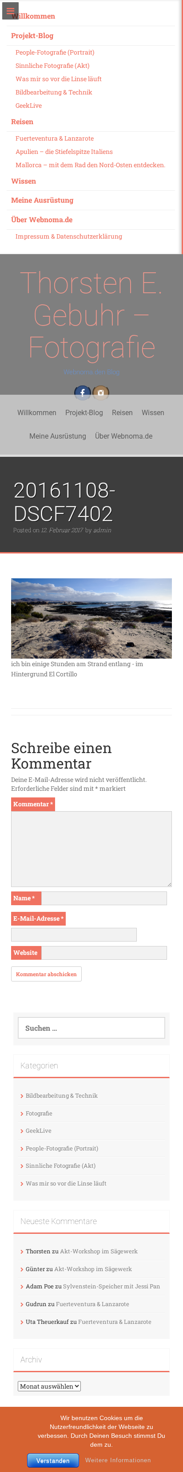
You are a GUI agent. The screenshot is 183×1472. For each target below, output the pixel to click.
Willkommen (33, 15)
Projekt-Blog (32, 35)
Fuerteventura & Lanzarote (55, 138)
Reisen (22, 121)
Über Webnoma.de (41, 219)
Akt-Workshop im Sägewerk (99, 1251)
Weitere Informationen (118, 1460)
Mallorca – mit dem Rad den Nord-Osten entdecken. (90, 165)
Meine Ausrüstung (42, 199)
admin (102, 530)
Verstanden (53, 1460)
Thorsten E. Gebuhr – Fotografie (91, 315)
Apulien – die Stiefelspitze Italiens (64, 151)
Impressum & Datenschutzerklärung (69, 236)
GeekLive (29, 105)
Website (25, 952)
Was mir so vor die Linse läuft (59, 79)
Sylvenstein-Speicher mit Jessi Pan (111, 1286)
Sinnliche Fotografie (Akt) (52, 65)
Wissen (23, 180)
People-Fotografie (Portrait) (55, 52)
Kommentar (33, 804)
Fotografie (39, 1113)
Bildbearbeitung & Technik (54, 92)
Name (24, 898)
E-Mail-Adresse (38, 918)
